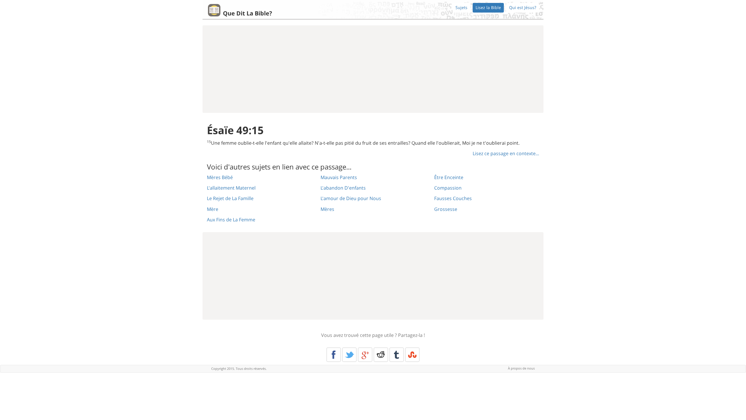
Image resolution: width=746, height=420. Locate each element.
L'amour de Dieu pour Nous (351, 198)
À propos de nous (521, 368)
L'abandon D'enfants (343, 188)
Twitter (349, 354)
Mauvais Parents (339, 177)
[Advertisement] (373, 69)
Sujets (461, 7)
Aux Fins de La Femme (231, 219)
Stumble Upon (412, 354)
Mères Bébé (220, 177)
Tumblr (396, 354)
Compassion (448, 188)
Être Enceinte (448, 177)
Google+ (365, 354)
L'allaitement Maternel (231, 188)
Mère (212, 209)
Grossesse (445, 209)
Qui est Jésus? (522, 7)
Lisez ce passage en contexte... (506, 153)
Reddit (381, 354)
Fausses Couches (453, 198)
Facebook (333, 354)
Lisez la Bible (488, 7)
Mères (327, 209)
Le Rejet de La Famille (230, 198)
